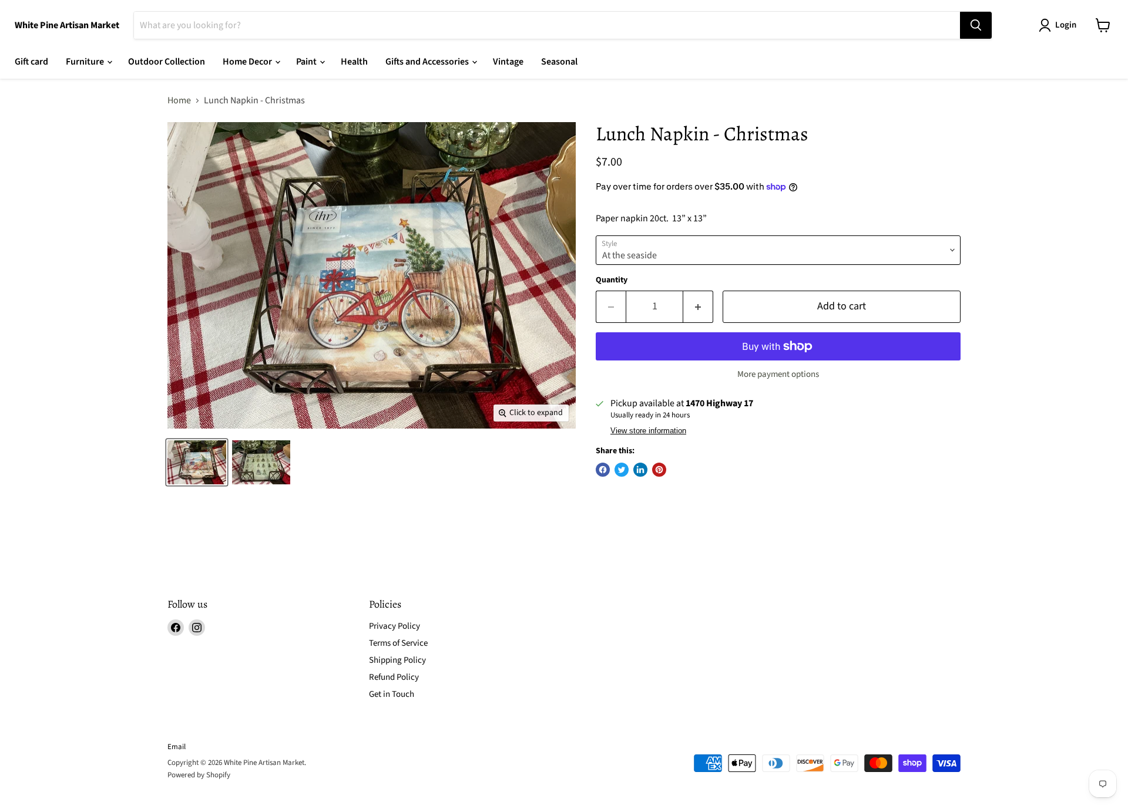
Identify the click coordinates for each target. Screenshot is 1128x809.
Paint (307, 61)
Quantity (611, 280)
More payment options (778, 374)
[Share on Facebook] (603, 470)
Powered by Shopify (198, 775)
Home (179, 100)
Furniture (86, 61)
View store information (648, 431)
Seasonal (559, 61)
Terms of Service (398, 643)
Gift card (31, 61)
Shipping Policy (397, 660)
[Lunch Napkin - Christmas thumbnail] (196, 462)
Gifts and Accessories (428, 61)
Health (354, 61)
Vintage (508, 61)
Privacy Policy (394, 626)
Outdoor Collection (166, 61)
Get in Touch (391, 694)
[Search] (976, 25)
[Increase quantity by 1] (698, 307)
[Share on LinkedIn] (640, 470)
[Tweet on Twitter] (622, 470)
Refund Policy (394, 677)
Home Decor (248, 61)
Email (176, 746)
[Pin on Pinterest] (659, 470)
